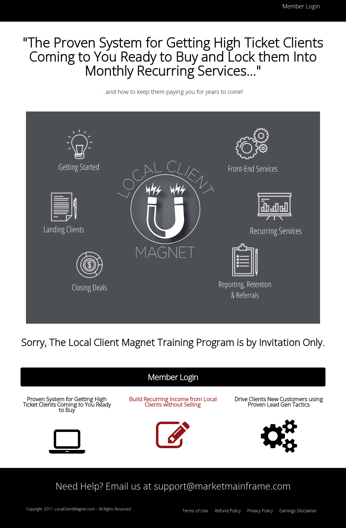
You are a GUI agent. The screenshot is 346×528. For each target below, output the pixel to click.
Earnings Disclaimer (298, 511)
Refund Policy (228, 511)
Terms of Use (195, 511)
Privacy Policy (260, 511)
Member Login (301, 6)
